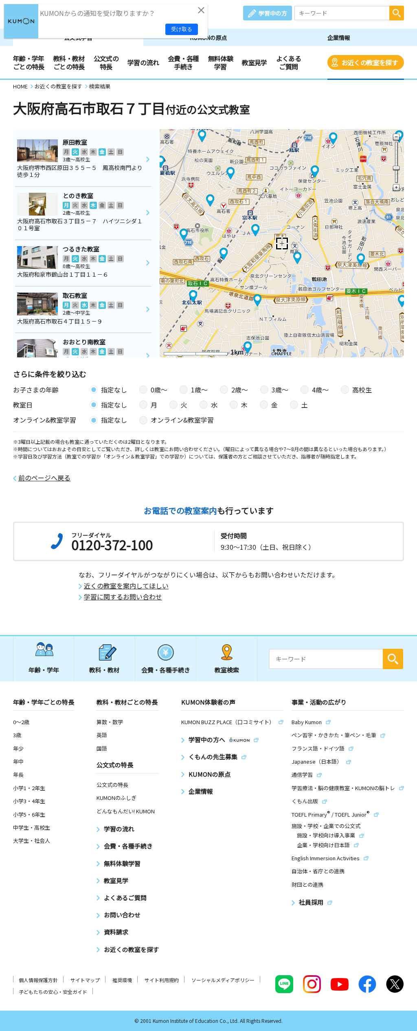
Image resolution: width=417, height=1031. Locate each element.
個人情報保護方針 (38, 979)
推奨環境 (122, 979)
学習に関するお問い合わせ (123, 597)
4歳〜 (320, 389)
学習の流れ (143, 62)
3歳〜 (280, 389)
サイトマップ (85, 979)
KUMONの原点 (208, 37)
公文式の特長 (106, 62)
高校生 (362, 389)
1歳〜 (199, 389)
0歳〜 (159, 389)
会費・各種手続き (183, 62)
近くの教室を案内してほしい (126, 586)
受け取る (181, 29)
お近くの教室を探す (370, 62)
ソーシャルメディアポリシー (223, 979)
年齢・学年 (44, 669)
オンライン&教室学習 (182, 420)
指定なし (114, 389)
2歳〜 (239, 389)
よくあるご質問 (288, 62)
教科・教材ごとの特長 (69, 62)
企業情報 (338, 37)
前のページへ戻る (44, 478)
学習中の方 (273, 13)
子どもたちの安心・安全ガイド (53, 991)
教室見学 (254, 62)
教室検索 (227, 669)
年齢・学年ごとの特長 (28, 62)
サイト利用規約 (162, 979)
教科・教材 (104, 669)
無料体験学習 (220, 62)
